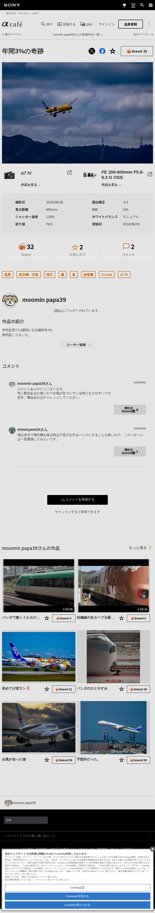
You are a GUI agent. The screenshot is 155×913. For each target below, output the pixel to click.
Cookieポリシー (36, 877)
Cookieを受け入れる (77, 905)
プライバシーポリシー (45, 880)
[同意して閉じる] (152, 849)
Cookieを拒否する (77, 896)
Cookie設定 (77, 887)
